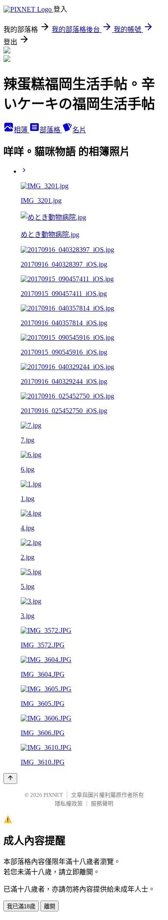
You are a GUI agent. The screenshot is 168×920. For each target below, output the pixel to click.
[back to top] (10, 778)
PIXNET (53, 795)
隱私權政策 (69, 803)
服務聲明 (102, 803)
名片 (79, 130)
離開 (49, 906)
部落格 (51, 130)
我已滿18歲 (21, 906)
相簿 (21, 130)
